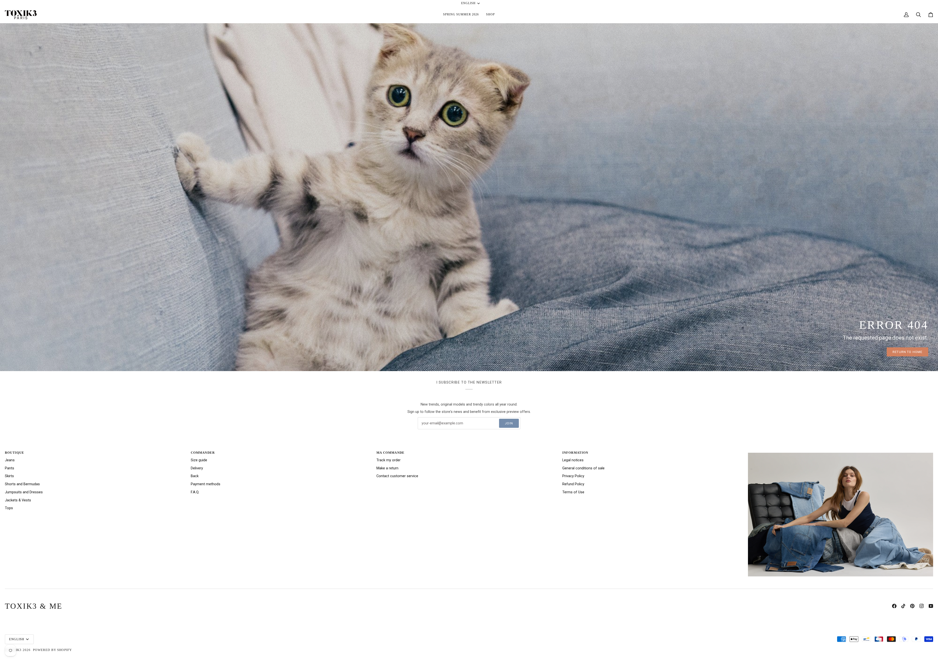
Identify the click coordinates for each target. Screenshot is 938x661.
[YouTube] (931, 606)
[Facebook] (894, 606)
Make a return (387, 468)
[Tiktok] (903, 606)
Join (509, 423)
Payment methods (205, 484)
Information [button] (575, 452)
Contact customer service (397, 476)
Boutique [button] (14, 452)
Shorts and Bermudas (22, 484)
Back (195, 476)
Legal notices (573, 460)
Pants (9, 468)
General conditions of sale (583, 468)
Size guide (199, 460)
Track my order (388, 460)
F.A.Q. (195, 492)
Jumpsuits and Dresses (24, 492)
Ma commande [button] (390, 452)
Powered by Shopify (52, 650)
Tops (9, 508)
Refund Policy (573, 484)
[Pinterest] (912, 606)
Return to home (907, 352)
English (468, 3)
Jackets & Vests (18, 500)
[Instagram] (921, 606)
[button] (460, 14)
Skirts (9, 476)
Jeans (10, 460)
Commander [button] (203, 452)
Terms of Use (573, 492)
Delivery (197, 468)
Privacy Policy (573, 476)
